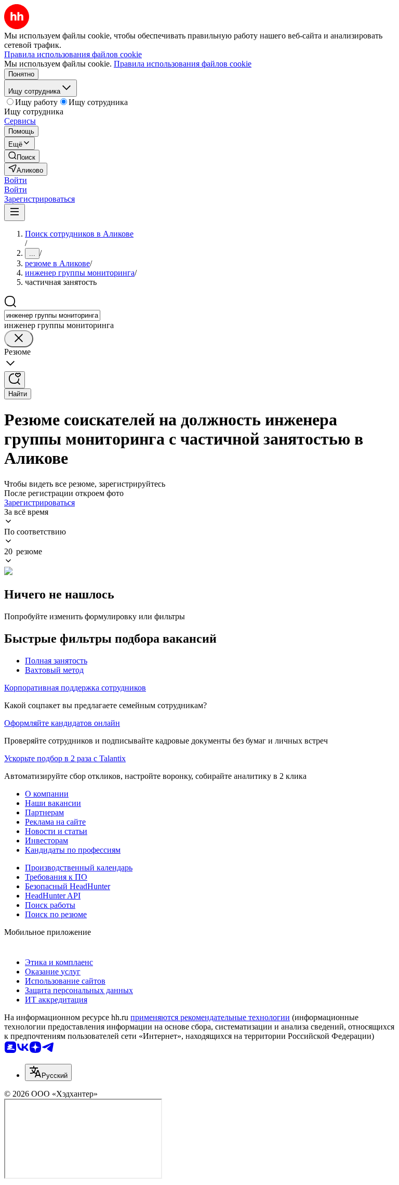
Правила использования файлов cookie (182, 63)
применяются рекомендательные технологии (210, 1017)
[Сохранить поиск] (14, 379)
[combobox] (52, 315)
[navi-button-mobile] (14, 212)
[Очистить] (18, 338)
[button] (15, 180)
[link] (21, 156)
